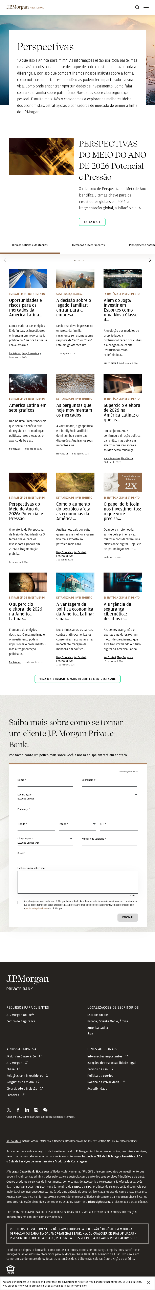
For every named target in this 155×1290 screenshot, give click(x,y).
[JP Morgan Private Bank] (27, 987)
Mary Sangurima (30, 353)
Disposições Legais (100, 1201)
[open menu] (146, 7)
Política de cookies (100, 1075)
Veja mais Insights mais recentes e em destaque (77, 678)
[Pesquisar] (137, 7)
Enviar (127, 917)
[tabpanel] (77, 482)
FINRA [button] (76, 1186)
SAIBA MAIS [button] (13, 1141)
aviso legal (34, 1212)
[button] (9, 1109)
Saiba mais (92, 221)
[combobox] (78, 811)
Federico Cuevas (64, 556)
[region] (77, 1283)
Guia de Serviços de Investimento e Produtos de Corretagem (48, 1161)
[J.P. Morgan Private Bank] (25, 7)
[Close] (148, 1282)
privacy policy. (79, 1286)
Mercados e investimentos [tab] (88, 245)
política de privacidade (36, 908)
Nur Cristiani (15, 353)
